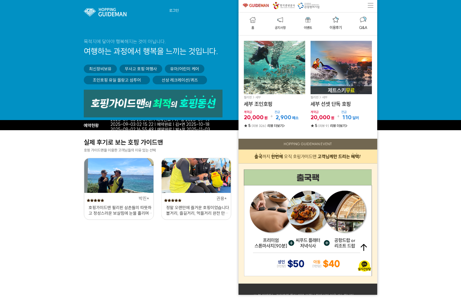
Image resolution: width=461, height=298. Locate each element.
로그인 (174, 10)
